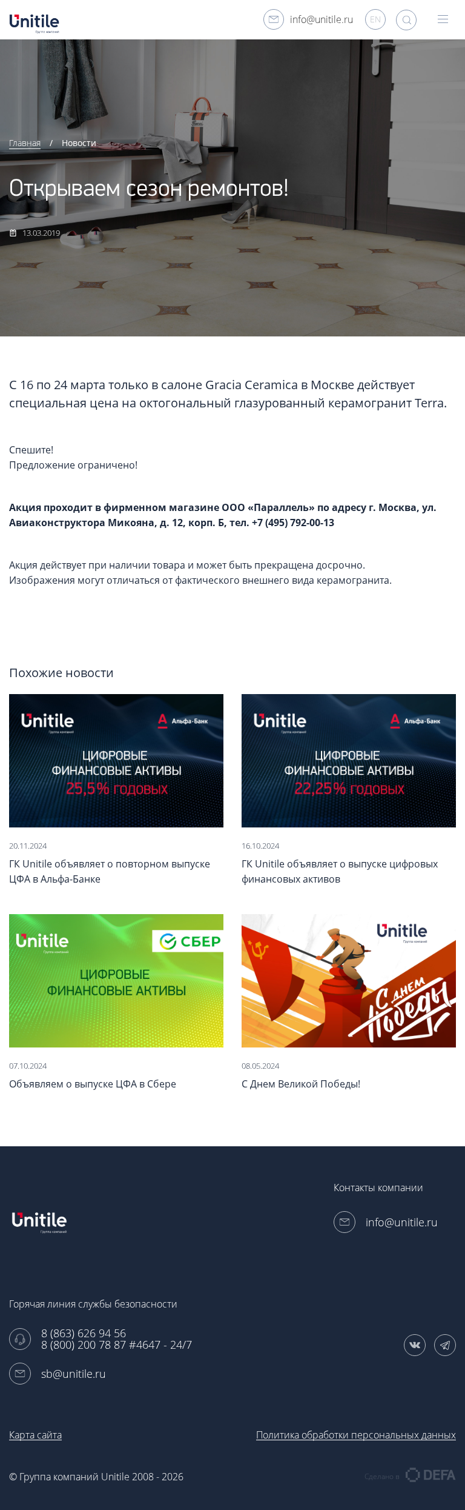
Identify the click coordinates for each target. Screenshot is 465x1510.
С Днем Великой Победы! (301, 1084)
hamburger (444, 20)
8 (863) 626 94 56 (83, 1333)
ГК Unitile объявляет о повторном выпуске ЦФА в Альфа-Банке (109, 871)
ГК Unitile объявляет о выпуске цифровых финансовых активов (340, 871)
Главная (25, 143)
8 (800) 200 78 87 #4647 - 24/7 (116, 1345)
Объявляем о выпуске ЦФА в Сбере (92, 1084)
